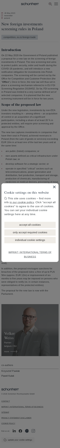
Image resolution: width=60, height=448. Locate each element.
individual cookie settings (30, 240)
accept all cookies (30, 224)
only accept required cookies (30, 232)
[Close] (54, 187)
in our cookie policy (22, 202)
